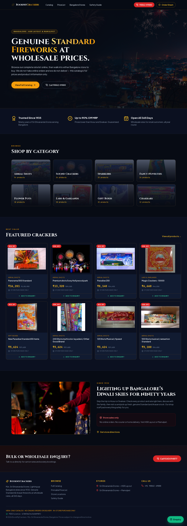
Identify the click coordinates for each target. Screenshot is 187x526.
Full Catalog (56, 486)
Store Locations (58, 494)
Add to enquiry (28, 296)
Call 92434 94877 (168, 458)
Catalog (49, 5)
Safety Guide (96, 5)
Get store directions (110, 432)
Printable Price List (59, 490)
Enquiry (177, 519)
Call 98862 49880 (57, 85)
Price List (61, 5)
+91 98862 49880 (153, 486)
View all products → (171, 236)
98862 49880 (145, 5)
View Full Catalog (23, 85)
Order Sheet (167, 5)
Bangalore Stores (77, 5)
